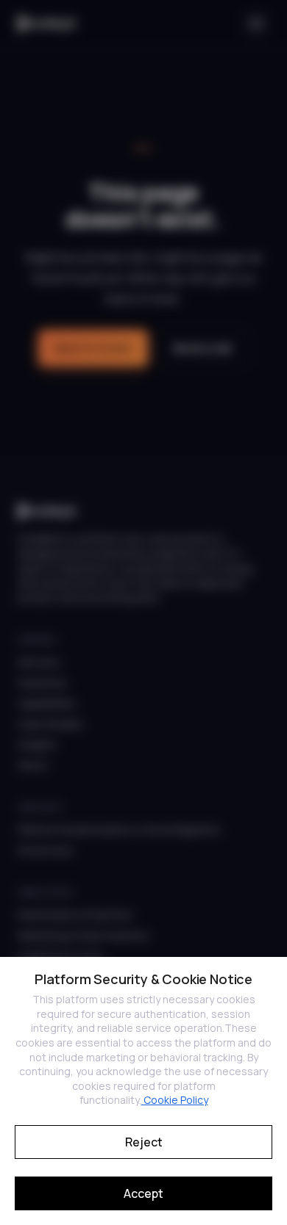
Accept (143, 1193)
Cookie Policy (174, 1100)
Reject (144, 1142)
